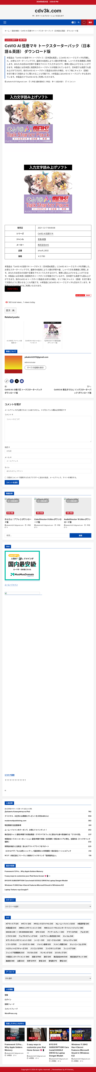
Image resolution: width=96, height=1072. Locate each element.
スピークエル (54, 940)
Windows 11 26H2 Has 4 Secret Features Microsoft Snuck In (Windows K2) (34, 885)
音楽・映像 (23, 40)
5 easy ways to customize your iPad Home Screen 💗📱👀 (27, 876)
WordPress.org (11, 1013)
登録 (6, 995)
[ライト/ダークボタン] (73, 22)
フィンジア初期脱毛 (15, 953)
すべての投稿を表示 (35, 367)
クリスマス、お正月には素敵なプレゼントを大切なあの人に (27, 816)
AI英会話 (11, 928)
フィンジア (69, 948)
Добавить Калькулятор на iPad (17, 811)
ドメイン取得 (44, 944)
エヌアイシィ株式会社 (50, 936)
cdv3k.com (48, 11)
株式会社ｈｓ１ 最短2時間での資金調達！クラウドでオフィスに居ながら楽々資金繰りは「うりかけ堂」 (43, 834)
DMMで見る (12, 289)
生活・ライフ (11, 1038)
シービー (39, 940)
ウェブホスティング (28, 936)
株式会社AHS (43, 245)
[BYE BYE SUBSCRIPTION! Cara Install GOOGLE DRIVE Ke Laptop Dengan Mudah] (59, 1034)
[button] (4, 22)
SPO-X (40, 932)
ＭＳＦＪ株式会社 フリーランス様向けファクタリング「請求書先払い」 (31, 855)
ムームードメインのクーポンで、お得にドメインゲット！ (26, 830)
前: (23, 389)
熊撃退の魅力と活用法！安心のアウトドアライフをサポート (27, 846)
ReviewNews (57, 1069)
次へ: (72, 389)
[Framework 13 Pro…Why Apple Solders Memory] (15, 1034)
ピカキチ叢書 (10, 775)
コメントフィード (11, 1009)
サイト (7, 467)
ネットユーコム (78, 944)
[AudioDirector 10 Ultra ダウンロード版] (77, 507)
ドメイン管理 (60, 944)
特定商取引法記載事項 (13, 825)
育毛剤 (53, 961)
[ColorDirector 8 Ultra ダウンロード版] (48, 507)
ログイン (8, 1000)
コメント (9, 414)
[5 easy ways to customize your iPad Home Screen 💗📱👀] (37, 1034)
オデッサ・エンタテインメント (18, 940)
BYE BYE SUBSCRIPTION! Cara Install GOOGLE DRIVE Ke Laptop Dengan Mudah (36, 880)
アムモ (84, 932)
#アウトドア (12, 924)
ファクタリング (53, 948)
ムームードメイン (11, 585)
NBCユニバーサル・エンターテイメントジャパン (63, 928)
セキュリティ (70, 940)
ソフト (11, 944)
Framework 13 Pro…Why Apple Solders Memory (24, 871)
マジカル (32, 953)
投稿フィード (10, 1004)
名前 (7, 447)
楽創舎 (10, 961)
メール (8, 457)
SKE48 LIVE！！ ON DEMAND (19, 932)
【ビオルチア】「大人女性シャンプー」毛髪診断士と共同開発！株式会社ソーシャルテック (38, 851)
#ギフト (26, 924)
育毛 (42, 961)
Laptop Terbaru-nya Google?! (16, 890)
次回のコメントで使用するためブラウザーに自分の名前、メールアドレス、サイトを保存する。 (42, 477)
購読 (90, 22)
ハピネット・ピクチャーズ (17, 948)
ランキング (46, 953)
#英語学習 (83, 924)
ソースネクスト (26, 944)
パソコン (37, 948)
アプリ (72, 932)
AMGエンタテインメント (30, 928)
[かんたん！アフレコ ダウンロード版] (18, 507)
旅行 (47, 957)
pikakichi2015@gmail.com (17, 81)
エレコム (68, 936)
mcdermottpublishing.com (15, 821)
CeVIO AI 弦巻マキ (11, 40)
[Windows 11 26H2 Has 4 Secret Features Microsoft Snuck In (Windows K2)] (81, 1034)
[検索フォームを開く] (78, 22)
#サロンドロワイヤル (43, 924)
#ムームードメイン (65, 924)
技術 (36, 957)
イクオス (11, 936)
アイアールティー (56, 932)
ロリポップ (60, 953)
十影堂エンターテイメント (17, 957)
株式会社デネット (78, 957)
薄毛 (63, 961)
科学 (31, 961)
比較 (20, 961)
